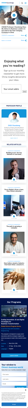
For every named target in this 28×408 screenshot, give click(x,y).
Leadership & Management (8, 35)
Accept (14, 404)
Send (24, 91)
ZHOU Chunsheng (14, 125)
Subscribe (20, 388)
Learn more (13, 138)
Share (22, 35)
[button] (25, 390)
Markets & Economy (6, 40)
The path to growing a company (14, 227)
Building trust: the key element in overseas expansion (14, 154)
